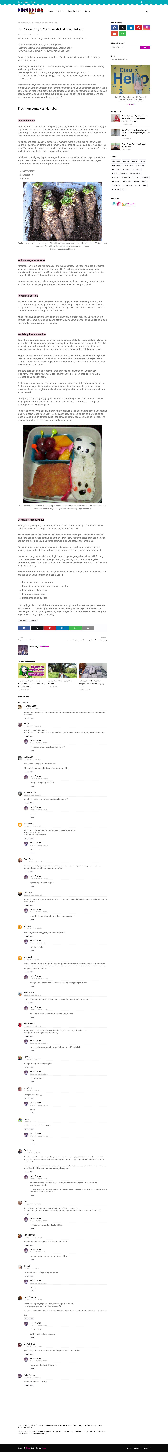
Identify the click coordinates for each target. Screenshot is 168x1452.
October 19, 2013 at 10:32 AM (33, 1299)
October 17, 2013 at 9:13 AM (32, 759)
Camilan (126, 161)
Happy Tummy (117, 165)
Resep (136, 181)
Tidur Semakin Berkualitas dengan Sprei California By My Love (91, 684)
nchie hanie (29, 824)
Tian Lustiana (30, 792)
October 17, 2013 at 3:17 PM (32, 1026)
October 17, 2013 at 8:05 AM (32, 708)
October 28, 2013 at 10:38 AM (39, 1221)
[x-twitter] (145, 2)
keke (144, 185)
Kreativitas (136, 169)
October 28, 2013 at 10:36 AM (39, 1178)
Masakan (124, 173)
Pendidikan (116, 181)
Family (142, 161)
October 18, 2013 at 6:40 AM (32, 1153)
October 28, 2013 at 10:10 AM (39, 943)
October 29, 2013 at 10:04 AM (39, 1361)
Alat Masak (116, 161)
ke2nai (137, 185)
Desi (26, 1202)
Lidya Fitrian (29, 1344)
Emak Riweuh (30, 1024)
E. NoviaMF (29, 757)
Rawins (27, 1150)
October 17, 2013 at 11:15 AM (33, 862)
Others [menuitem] (87, 11)
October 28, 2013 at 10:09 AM (39, 878)
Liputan (114, 173)
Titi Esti (27, 1266)
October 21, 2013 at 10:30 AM (33, 1346)
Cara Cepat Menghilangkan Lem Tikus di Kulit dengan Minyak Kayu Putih (136, 133)
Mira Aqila (28, 1088)
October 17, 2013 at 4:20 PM (32, 1059)
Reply (26, 718)
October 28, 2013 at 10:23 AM (39, 1074)
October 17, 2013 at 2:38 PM (32, 995)
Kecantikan (140, 165)
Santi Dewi (28, 859)
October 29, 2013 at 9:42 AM (38, 1283)
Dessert (134, 161)
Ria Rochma (29, 1235)
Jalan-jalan (129, 165)
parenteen (115, 189)
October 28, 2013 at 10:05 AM (39, 743)
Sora (28, 1448)
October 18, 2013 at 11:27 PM (33, 1237)
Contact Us (146, 1448)
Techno (144, 181)
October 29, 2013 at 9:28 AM (38, 1252)
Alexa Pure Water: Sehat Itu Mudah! (59, 682)
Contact (33, 2)
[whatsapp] (122, 33)
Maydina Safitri (30, 706)
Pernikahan (127, 181)
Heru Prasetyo (30, 1297)
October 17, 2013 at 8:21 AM (32, 726)
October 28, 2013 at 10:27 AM (39, 1105)
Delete (32, 718)
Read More (131, 104)
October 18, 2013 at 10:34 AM (33, 1204)
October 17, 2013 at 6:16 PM (32, 1090)
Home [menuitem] (50, 11)
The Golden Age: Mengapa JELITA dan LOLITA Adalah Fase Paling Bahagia (31, 684)
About (26, 2)
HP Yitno (28, 1057)
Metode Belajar (135, 173)
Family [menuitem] (59, 11)
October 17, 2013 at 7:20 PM (32, 1121)
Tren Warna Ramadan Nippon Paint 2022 (134, 145)
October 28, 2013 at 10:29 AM (39, 1136)
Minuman (115, 177)
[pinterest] (138, 27)
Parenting (33, 620)
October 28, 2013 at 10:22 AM (39, 1009)
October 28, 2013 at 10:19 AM (39, 978)
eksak (26, 1119)
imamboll (28, 957)
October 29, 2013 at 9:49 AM (38, 1325)
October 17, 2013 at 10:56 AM (33, 826)
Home (20, 2)
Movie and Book (127, 177)
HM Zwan (28, 893)
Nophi (26, 724)
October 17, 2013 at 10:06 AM (33, 795)
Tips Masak (116, 185)
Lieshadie (28, 926)
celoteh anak (127, 185)
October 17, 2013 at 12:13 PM (33, 928)
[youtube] (114, 33)
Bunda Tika (29, 993)
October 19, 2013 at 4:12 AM (32, 1268)
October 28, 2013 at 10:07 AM (39, 845)
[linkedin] (130, 27)
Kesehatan (26, 22)
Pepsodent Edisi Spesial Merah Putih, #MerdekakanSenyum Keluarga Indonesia (134, 118)
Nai (137, 177)
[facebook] (141, 2)
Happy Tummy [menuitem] (73, 11)
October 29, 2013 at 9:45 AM (32, 1377)
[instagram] (149, 2)
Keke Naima (22, 34)
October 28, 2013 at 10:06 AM (39, 809)
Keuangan (126, 169)
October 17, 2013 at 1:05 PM (32, 959)
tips (123, 189)
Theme (43, 1448)
